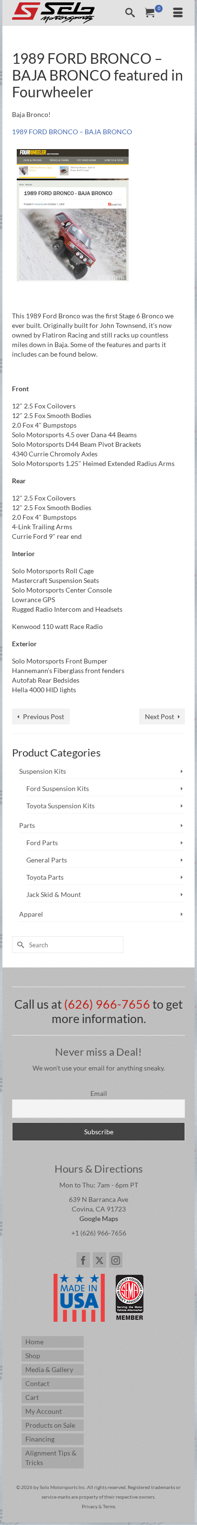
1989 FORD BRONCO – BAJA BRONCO (72, 132)
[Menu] (178, 13)
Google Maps (98, 1218)
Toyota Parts (45, 877)
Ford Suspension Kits (57, 788)
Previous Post (43, 716)
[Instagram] (115, 1259)
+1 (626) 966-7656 (98, 1233)
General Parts (46, 860)
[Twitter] (99, 1259)
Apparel (31, 914)
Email (98, 1093)
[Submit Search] (19, 944)
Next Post (159, 716)
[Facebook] (83, 1259)
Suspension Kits (42, 771)
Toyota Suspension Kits (60, 806)
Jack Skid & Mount (53, 894)
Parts (27, 825)
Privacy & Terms (98, 1506)
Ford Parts (42, 842)
